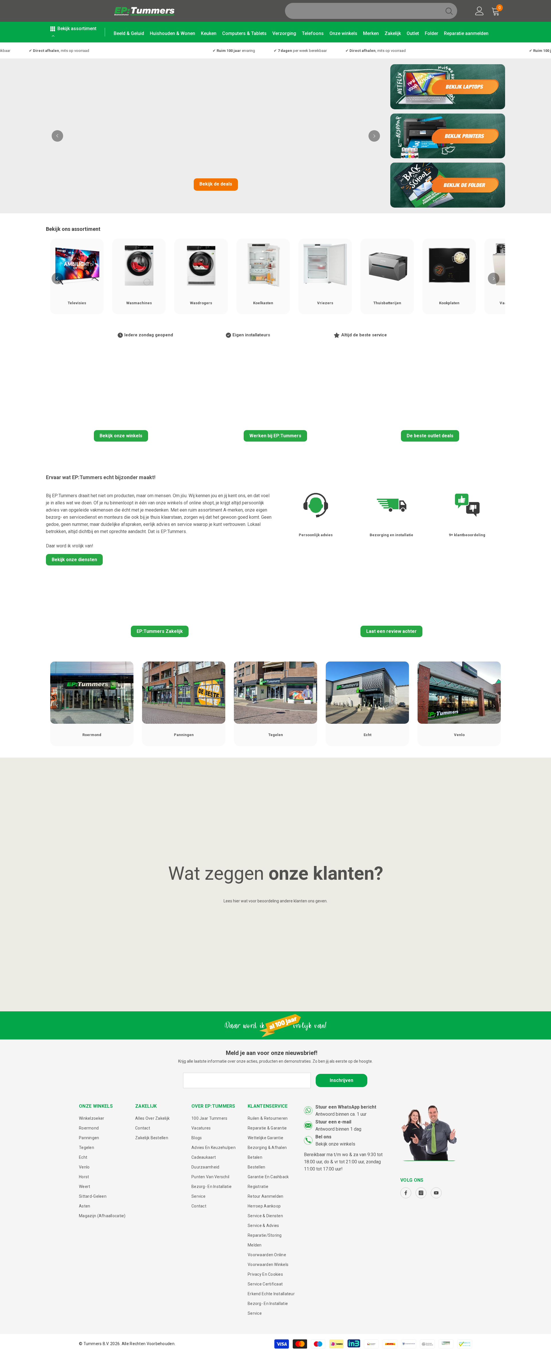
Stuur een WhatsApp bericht (345, 1107)
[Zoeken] (371, 11)
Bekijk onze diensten (74, 559)
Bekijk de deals (215, 184)
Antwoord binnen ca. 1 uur (340, 1114)
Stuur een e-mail (333, 1122)
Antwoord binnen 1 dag (338, 1129)
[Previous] (57, 136)
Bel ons (323, 1137)
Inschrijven (341, 1080)
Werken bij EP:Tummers (275, 435)
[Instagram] (421, 1192)
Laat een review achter (391, 631)
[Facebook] (405, 1192)
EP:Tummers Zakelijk (160, 631)
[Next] (374, 136)
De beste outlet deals (430, 435)
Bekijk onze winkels (121, 435)
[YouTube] (436, 1192)
